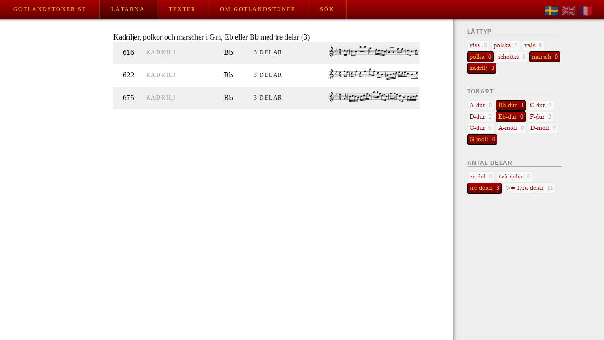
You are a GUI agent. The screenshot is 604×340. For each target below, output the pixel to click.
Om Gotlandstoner (258, 9)
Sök (327, 9)
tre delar (484, 188)
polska (506, 46)
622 (128, 75)
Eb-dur (510, 117)
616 (128, 53)
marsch (545, 57)
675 (128, 98)
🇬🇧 (569, 11)
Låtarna (128, 9)
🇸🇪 (552, 11)
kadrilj (161, 52)
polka (480, 57)
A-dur (481, 106)
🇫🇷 (586, 11)
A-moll (511, 128)
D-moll (543, 128)
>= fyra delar (529, 188)
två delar (514, 177)
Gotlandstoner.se (49, 9)
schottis (511, 57)
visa (478, 46)
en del (481, 177)
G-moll (482, 140)
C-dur (541, 106)
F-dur (540, 117)
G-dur (481, 128)
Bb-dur (510, 106)
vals (533, 46)
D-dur (481, 117)
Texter (182, 9)
